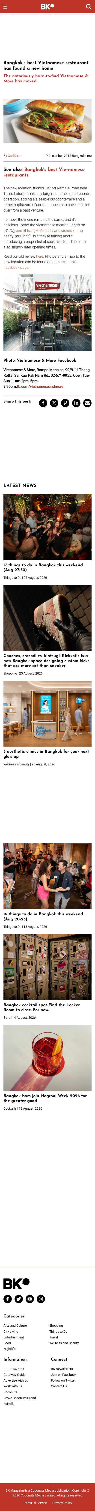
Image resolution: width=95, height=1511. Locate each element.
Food (7, 1343)
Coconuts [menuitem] (10, 1392)
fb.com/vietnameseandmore (40, 386)
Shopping (56, 1325)
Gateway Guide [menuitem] (14, 1375)
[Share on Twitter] (54, 403)
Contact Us (59, 1386)
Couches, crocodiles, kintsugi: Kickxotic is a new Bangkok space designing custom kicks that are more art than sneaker (46, 661)
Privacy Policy (62, 1503)
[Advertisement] (47, 36)
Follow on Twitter (63, 1380)
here (39, 256)
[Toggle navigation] (5, 7)
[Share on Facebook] (43, 403)
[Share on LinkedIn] (76, 403)
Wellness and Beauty (64, 1343)
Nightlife (9, 1349)
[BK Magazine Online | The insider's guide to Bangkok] (47, 6)
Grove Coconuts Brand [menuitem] (19, 1398)
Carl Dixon (15, 156)
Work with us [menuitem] (12, 1386)
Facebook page (15, 267)
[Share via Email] (87, 403)
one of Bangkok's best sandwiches (44, 230)
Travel (53, 1337)
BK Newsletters (62, 1369)
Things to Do (58, 1331)
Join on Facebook (63, 1375)
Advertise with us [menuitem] (15, 1380)
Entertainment (13, 1337)
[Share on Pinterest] (65, 403)
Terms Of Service (35, 1503)
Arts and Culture (15, 1325)
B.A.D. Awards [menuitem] (13, 1369)
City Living (10, 1331)
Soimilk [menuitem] (8, 1404)
